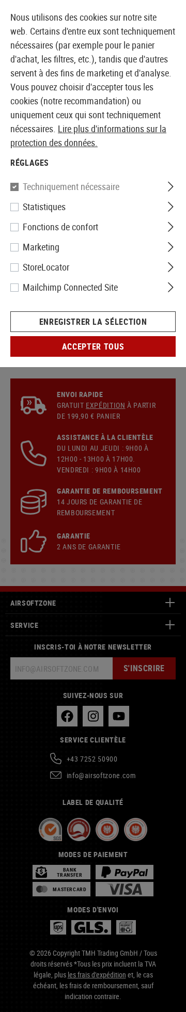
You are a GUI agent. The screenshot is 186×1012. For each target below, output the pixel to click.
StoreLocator (46, 267)
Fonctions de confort (60, 226)
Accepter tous (93, 346)
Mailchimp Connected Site (70, 287)
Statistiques (44, 206)
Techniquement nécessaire (71, 186)
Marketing (41, 247)
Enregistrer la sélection (93, 321)
